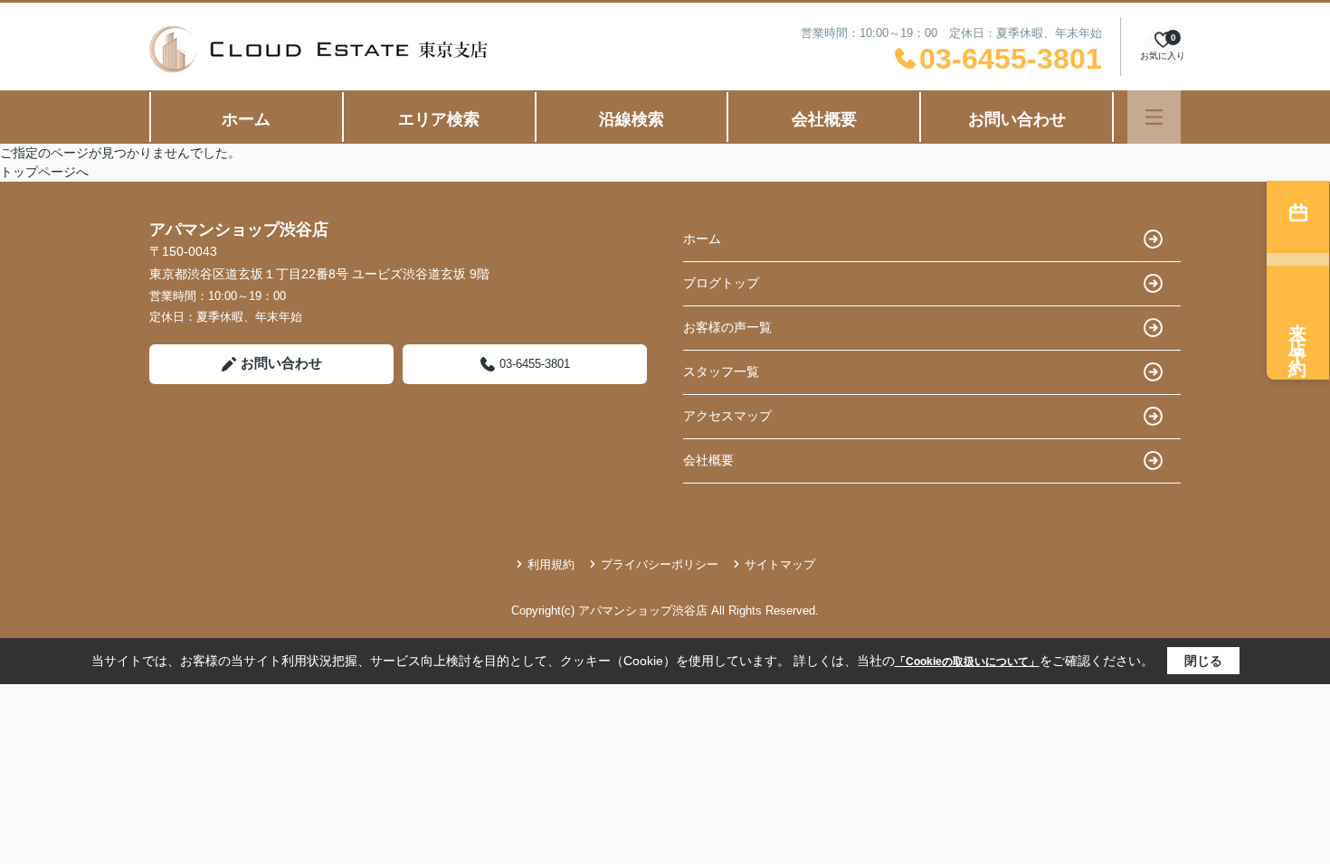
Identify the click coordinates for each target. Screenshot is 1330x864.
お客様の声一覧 (727, 327)
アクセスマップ (727, 416)
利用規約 (551, 564)
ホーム (246, 119)
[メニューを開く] (1154, 117)
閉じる (1203, 660)
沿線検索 (631, 119)
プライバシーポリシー (659, 564)
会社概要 (824, 119)
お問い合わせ (1017, 119)
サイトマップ (780, 564)
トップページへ (44, 171)
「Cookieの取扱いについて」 (967, 661)
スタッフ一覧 (721, 371)
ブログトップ (721, 283)
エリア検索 (439, 119)
